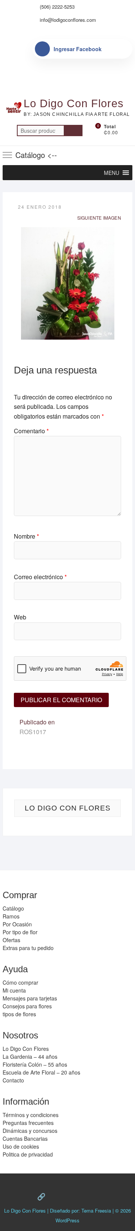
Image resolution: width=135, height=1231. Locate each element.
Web (20, 617)
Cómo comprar (20, 982)
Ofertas (11, 940)
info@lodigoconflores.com (67, 19)
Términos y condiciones (30, 1115)
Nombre (26, 536)
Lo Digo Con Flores (74, 103)
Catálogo (13, 908)
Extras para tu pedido (28, 948)
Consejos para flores (27, 1006)
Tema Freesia (96, 1210)
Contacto (13, 1080)
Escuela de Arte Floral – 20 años (41, 1072)
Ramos (11, 916)
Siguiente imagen (99, 217)
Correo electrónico (40, 576)
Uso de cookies (21, 1146)
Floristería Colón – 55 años (35, 1064)
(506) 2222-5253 (56, 6)
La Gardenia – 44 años (30, 1056)
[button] (111, 172)
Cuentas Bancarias (25, 1138)
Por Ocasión (17, 924)
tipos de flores (19, 1014)
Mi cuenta (14, 990)
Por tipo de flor (20, 932)
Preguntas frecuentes (28, 1122)
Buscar (73, 130)
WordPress (68, 1220)
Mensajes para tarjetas (30, 998)
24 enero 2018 (40, 206)
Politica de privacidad (28, 1154)
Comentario (31, 431)
